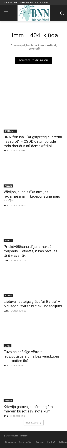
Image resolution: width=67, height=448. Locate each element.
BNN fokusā (10, 131)
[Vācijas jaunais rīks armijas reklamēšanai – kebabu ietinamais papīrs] (33, 172)
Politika (8, 240)
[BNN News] (33, 12)
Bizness (8, 295)
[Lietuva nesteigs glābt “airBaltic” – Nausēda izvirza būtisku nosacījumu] (33, 282)
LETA (6, 260)
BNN (6, 150)
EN (15, 2)
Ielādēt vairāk (32, 422)
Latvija (7, 346)
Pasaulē (8, 186)
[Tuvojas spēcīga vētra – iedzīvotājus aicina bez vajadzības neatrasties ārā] (33, 333)
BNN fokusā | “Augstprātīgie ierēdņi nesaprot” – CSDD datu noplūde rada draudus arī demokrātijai (33, 141)
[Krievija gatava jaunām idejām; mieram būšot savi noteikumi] (33, 387)
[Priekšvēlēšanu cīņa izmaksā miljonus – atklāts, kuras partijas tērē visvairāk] (33, 227)
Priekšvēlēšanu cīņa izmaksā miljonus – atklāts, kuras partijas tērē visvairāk (30, 251)
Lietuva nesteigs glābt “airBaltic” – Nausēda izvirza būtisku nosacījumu (33, 303)
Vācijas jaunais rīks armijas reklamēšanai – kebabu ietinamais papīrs (32, 196)
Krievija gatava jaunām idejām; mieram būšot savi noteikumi (28, 409)
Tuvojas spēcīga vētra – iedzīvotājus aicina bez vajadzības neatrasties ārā (32, 356)
